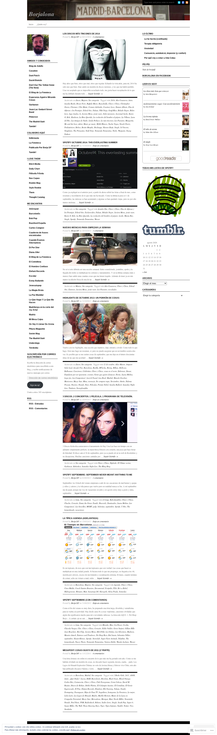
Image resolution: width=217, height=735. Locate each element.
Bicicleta (104, 678)
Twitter (126, 706)
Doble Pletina (90, 685)
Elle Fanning (108, 689)
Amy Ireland (150, 107)
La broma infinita (150, 116)
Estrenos (71, 289)
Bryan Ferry (81, 103)
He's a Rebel (122, 588)
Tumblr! (32, 126)
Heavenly (102, 503)
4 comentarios (98, 653)
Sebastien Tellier (123, 635)
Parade (81, 384)
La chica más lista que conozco (156, 91)
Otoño (122, 381)
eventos (90, 374)
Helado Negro (123, 110)
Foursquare (78, 692)
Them (31, 192)
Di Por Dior (34, 247)
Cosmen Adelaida (95, 107)
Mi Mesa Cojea (36, 319)
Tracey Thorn (80, 642)
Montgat (104, 699)
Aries (130, 100)
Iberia (118, 374)
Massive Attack (70, 635)
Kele (68, 117)
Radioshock (89, 702)
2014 (113, 100)
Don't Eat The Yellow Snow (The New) (41, 86)
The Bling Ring (104, 466)
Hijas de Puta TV (91, 692)
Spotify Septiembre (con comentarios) (85, 600)
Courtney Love (109, 107)
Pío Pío (146, 64)
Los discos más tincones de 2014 (81, 34)
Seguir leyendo (95, 93)
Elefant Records (37, 271)
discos (78, 100)
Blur (111, 625)
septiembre (110, 506)
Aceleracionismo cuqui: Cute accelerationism (161, 103)
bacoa (83, 678)
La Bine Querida (85, 117)
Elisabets (98, 689)
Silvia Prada (113, 591)
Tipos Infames (110, 706)
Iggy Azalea (73, 114)
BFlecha (102, 367)
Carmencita (78, 682)
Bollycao (122, 367)
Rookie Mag (34, 183)
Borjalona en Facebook (156, 76)
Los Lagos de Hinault (82, 695)
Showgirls (103, 591)
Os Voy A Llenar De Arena (41, 324)
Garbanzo (33, 105)
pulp (95, 506)
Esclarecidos (90, 212)
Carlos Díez (68, 682)
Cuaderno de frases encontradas (38, 234)
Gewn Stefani (119, 628)
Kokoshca (77, 466)
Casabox (33, 71)
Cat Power (118, 625)
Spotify (73, 219)
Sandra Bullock (116, 384)
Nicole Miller (119, 699)
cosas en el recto (110, 371)
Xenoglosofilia (82, 388)
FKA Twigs (103, 110)
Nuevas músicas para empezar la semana (87, 227)
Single (116, 127)
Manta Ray (128, 216)
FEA (115, 588)
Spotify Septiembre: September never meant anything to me (97, 475)
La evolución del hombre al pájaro (107, 117)
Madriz (32, 314)
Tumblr (120, 706)
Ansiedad (148, 48)
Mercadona (95, 699)
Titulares (72, 388)
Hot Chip (80, 631)
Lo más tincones (107, 120)
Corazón (75, 503)
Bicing (109, 367)
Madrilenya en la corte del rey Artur (41, 308)
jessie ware (98, 114)
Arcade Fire (78, 367)
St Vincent (124, 127)
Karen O (67, 216)
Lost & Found (92, 378)
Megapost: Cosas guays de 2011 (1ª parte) (86, 650)
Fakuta (95, 110)
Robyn (78, 127)
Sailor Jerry (106, 702)
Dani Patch (34, 75)
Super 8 (130, 702)
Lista (77, 499)
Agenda (117, 585)
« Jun (144, 272)
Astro (66, 678)
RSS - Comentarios (38, 408)
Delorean (121, 371)
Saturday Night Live (89, 466)
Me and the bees (70, 124)
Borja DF (75, 36)
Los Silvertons (120, 631)
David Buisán (35, 80)
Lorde (121, 216)
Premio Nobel (103, 384)
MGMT (89, 506)
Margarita (129, 120)
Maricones (68, 381)
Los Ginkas (110, 631)
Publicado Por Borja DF (40, 147)
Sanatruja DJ (93, 591)
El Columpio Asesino (105, 685)
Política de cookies (78, 729)
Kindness (74, 117)
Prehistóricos (69, 127)
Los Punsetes (119, 120)
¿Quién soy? (42, 24)
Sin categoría (93, 100)
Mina (85, 381)
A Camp (106, 499)
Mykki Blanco (102, 124)
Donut (128, 371)
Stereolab (96, 638)
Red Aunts (112, 635)
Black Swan (113, 678)
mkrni (80, 124)
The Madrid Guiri (37, 121)
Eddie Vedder (107, 628)
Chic (79, 628)
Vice (131, 706)
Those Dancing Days (91, 706)
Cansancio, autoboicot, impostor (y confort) (165, 53)
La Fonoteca (35, 143)
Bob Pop (33, 218)
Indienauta (34, 138)
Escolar (32, 276)
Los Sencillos (80, 506)
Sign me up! (35, 385)
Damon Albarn (121, 107)
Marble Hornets (104, 695)
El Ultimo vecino (124, 463)
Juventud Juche (122, 114)
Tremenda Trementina (103, 130)
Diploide (113, 463)
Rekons (98, 702)
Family (95, 503)
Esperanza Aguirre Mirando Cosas (42, 98)
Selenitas (101, 506)
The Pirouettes (79, 130)
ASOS (132, 675)
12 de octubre (109, 364)
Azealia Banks (69, 103)
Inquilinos (103, 692)
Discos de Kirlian (77, 685)
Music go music (90, 124)
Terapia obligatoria (153, 44)
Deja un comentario (101, 145)
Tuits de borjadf (148, 69)
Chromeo (74, 107)
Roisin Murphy (87, 127)
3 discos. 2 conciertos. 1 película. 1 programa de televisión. (98, 396)
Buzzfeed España (37, 223)
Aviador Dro (102, 209)
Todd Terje (90, 130)
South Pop (122, 702)
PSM (82, 702)
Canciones (78, 371)
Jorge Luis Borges (152, 145)
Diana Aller (34, 252)
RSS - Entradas (36, 404)
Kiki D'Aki (101, 631)
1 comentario (98, 230)
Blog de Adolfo (36, 66)
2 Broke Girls (119, 675)
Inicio (31, 24)
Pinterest (33, 117)
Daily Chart (34, 169)
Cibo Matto (83, 107)
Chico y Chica (114, 103)
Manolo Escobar (120, 378)
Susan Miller (69, 706)
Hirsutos (79, 591)
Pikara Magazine (37, 329)
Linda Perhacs (94, 120)
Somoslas (122, 591)
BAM (89, 678)
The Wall (78, 706)
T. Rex (123, 506)
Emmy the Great (85, 503)
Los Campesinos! (79, 378)
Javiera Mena (87, 114)
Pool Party (75, 702)
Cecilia (126, 625)
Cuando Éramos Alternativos (37, 241)
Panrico (74, 384)
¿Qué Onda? (75, 678)
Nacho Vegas (113, 124)
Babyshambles (115, 499)
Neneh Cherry (125, 124)
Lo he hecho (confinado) (155, 39)
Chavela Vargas (70, 628)
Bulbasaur (68, 371)
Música (78, 286)
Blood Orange (124, 678)
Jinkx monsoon (109, 114)
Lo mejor (131, 692)
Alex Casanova (121, 100)
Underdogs (34, 343)
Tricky (115, 130)
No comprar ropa (103, 381)
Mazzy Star (78, 381)
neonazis (91, 381)
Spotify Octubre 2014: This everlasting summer (90, 142)
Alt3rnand (33, 209)
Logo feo (67, 378)
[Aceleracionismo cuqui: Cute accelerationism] (186, 112)
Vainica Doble (110, 642)
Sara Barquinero (151, 94)
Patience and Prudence (86, 635)
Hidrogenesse (69, 591)
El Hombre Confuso (38, 266)
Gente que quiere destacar (104, 374)
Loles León (68, 695)
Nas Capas (34, 178)
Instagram (112, 692)
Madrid (110, 378)
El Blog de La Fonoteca (40, 92)
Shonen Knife (108, 127)
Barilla (95, 367)
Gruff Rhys (112, 110)
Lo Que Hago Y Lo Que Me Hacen (41, 301)
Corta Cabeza (116, 682)
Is (80, 114)
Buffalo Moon (92, 103)
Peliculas (93, 384)
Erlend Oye (87, 110)
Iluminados (111, 503)
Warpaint (121, 130)
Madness (130, 631)
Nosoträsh (128, 699)
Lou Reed (102, 378)
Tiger (102, 706)
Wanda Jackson (123, 642)
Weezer (97, 219)
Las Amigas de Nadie (79, 120)
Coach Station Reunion (84, 588)
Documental (99, 588)
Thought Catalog (37, 197)
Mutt (85, 591)
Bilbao (115, 367)
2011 (127, 675)
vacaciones (79, 510)
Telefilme (121, 638)
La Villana (126, 117)
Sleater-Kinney (79, 638)
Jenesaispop (35, 285)
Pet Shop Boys (101, 635)
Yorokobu (33, 348)
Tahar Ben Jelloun (152, 132)
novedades (112, 289)
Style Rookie (35, 188)
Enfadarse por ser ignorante (75, 374)
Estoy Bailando (36, 281)
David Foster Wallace (153, 119)
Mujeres (84, 100)
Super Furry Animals (109, 638)
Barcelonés (34, 213)
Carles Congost (36, 228)
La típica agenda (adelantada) (80, 518)
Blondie (106, 625)
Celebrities (87, 371)
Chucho (67, 503)
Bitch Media (34, 164)
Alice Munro (120, 364)
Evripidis (108, 588)
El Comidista (35, 262)
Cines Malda (69, 588)
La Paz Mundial (36, 295)
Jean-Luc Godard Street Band (40, 110)
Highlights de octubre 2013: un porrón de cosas (91, 298)
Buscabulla (103, 103)
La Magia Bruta (36, 290)
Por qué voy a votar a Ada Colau (159, 58)
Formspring (68, 692)
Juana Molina (127, 374)
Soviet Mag (34, 333)
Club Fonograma (103, 682)
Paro (87, 384)
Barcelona (88, 367)
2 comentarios (98, 36)
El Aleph (146, 141)
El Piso (78, 689)
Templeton (68, 130)
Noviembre (115, 381)
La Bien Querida (83, 216)
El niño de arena (150, 129)
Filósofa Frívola (36, 173)
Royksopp (98, 127)
